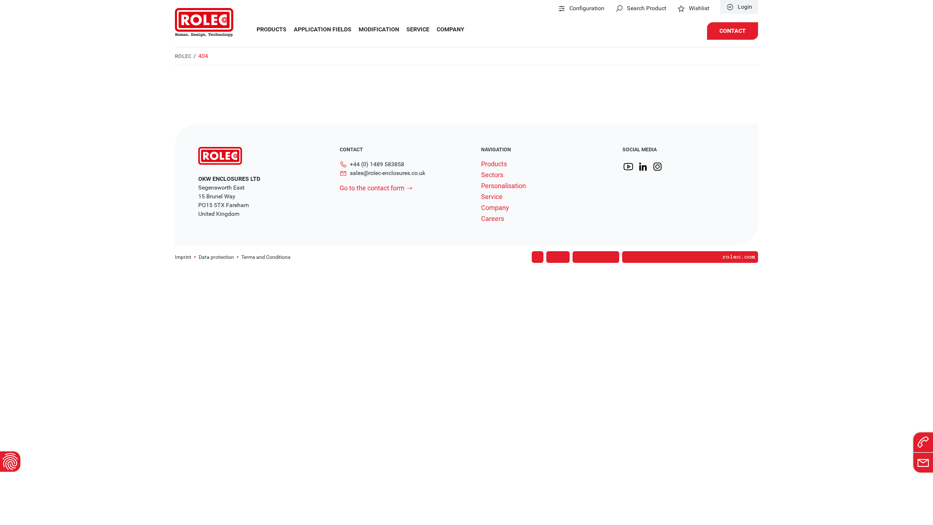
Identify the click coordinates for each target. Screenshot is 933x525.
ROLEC (183, 56)
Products (271, 29)
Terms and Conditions (265, 257)
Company (450, 29)
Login (745, 7)
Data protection (216, 257)
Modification (379, 29)
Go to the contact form (372, 188)
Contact (732, 30)
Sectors (492, 175)
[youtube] (628, 167)
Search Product (646, 8)
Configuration (586, 8)
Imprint (183, 257)
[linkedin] (643, 167)
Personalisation (503, 186)
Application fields (322, 29)
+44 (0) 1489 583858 (377, 164)
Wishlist (699, 8)
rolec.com (738, 257)
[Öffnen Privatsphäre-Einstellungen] (10, 461)
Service (417, 29)
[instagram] (657, 167)
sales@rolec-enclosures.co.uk (387, 173)
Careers (492, 218)
